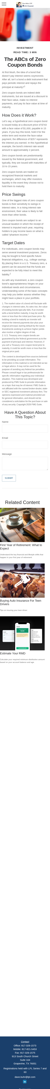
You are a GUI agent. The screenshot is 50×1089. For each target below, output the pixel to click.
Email (5, 438)
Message (7, 454)
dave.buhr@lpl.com (25, 1077)
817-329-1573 (28, 1045)
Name (5, 422)
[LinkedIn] (25, 1081)
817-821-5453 (29, 1049)
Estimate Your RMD (12, 653)
